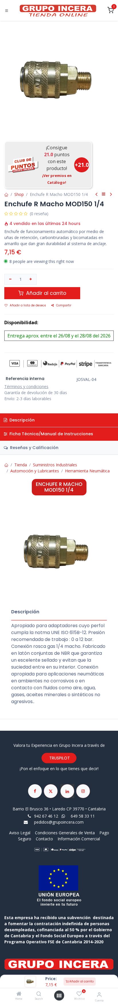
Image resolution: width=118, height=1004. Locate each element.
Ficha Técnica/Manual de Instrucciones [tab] (50, 434)
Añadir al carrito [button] (45, 293)
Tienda (20, 464)
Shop (19, 194)
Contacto (44, 838)
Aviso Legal (20, 832)
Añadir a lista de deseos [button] (28, 305)
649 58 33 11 (83, 816)
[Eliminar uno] (10, 279)
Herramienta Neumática (87, 471)
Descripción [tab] (21, 420)
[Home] (18, 994)
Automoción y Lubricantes (34, 471)
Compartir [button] (63, 305)
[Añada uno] (31, 279)
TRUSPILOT (59, 758)
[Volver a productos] (103, 194)
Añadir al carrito (81, 981)
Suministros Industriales (55, 464)
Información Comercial (79, 838)
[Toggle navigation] (6, 10)
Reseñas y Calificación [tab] (33, 448)
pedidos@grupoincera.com (59, 822)
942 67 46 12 (46, 816)
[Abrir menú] (59, 995)
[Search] (39, 994)
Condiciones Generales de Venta (65, 832)
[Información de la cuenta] (99, 994)
